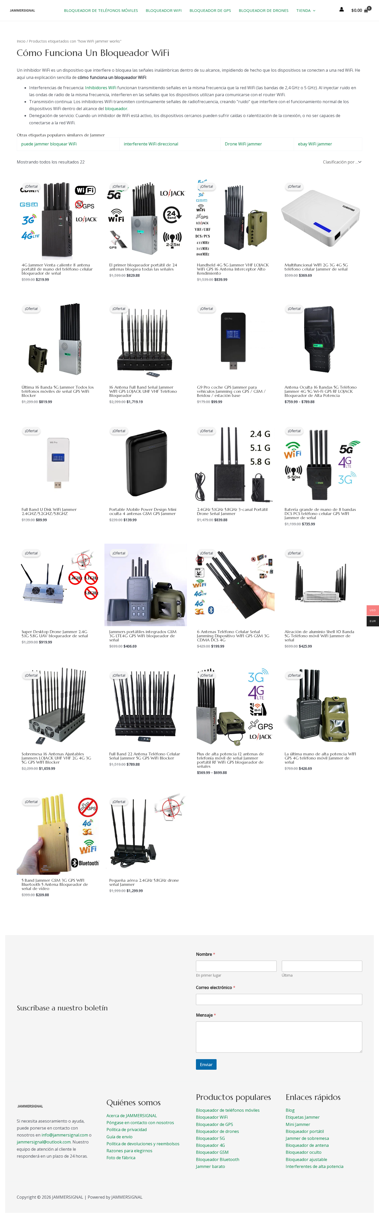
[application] (312, 10)
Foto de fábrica (120, 1157)
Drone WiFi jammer (243, 144)
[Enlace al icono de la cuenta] (341, 9)
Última (287, 975)
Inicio (21, 41)
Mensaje (206, 1015)
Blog (290, 1110)
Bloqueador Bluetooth (217, 1159)
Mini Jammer (298, 1124)
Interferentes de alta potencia (314, 1166)
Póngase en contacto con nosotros (140, 1122)
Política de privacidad (126, 1129)
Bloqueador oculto (304, 1152)
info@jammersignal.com (65, 1135)
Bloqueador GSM (212, 1152)
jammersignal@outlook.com (44, 1142)
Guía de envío (119, 1137)
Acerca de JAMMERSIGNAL (131, 1115)
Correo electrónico (215, 987)
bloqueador (116, 108)
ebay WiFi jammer (315, 144)
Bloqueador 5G (210, 1138)
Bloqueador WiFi (212, 1117)
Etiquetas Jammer (303, 1117)
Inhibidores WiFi (100, 88)
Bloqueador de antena (307, 1145)
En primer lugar (208, 975)
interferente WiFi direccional (151, 144)
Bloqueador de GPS (214, 1124)
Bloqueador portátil (305, 1131)
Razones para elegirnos (129, 1151)
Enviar (206, 1064)
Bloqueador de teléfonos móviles (228, 1110)
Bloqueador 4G (210, 1145)
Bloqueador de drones (217, 1131)
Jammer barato (210, 1166)
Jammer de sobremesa (307, 1138)
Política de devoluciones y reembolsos (142, 1144)
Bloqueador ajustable (306, 1159)
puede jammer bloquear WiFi (49, 144)
